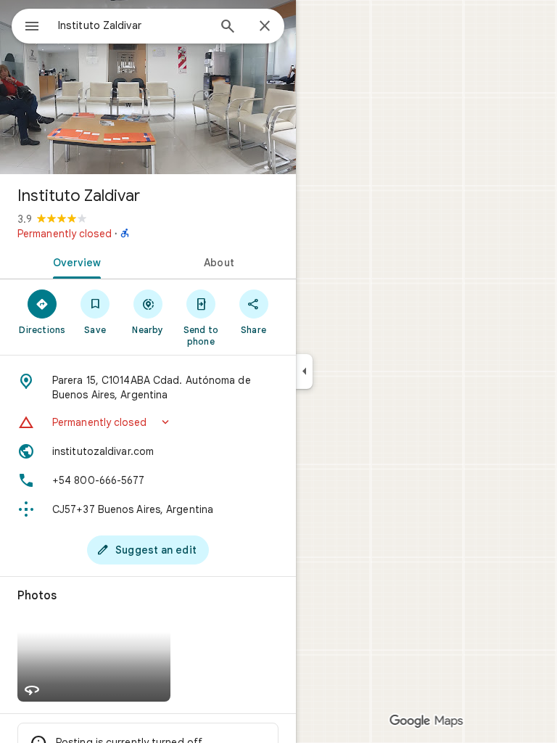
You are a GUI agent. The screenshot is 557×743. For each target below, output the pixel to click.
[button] (148, 422)
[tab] (74, 261)
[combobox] (132, 25)
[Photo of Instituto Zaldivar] (148, 87)
